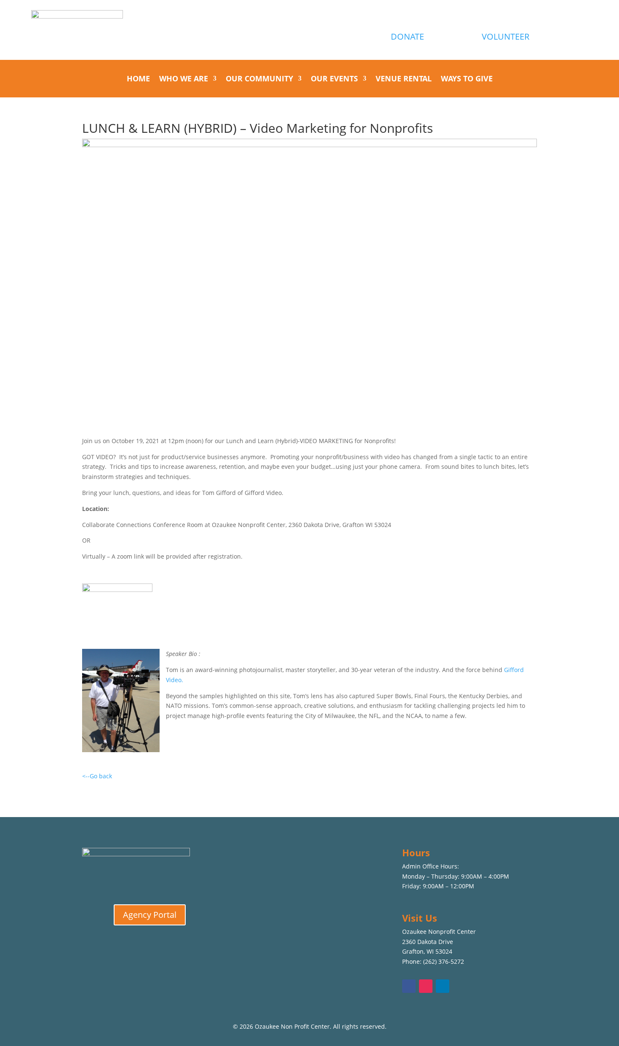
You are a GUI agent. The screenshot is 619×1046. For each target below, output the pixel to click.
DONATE (407, 36)
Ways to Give (467, 79)
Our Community (259, 79)
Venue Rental (404, 79)
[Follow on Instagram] (425, 986)
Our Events (334, 79)
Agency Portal (149, 914)
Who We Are (183, 79)
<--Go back (97, 776)
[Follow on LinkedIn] (442, 986)
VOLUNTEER (505, 36)
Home (138, 79)
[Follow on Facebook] (409, 986)
